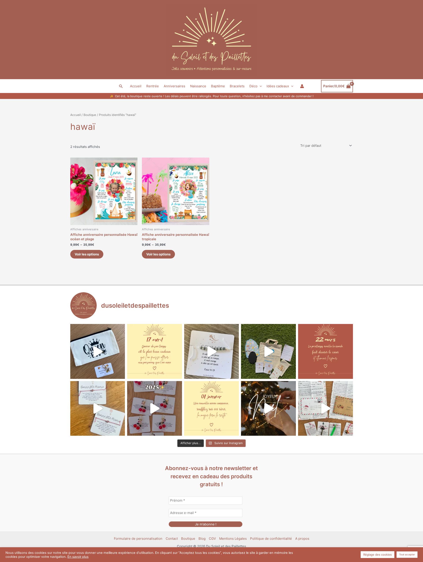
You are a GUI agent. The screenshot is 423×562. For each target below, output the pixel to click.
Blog (202, 538)
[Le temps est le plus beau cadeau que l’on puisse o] (154, 351)
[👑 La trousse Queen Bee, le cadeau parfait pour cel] (97, 351)
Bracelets (237, 86)
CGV (212, 538)
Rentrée (152, 86)
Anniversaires (174, 86)
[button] (121, 86)
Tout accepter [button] (407, 554)
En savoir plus (78, 557)
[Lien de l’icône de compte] (302, 86)
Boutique (89, 115)
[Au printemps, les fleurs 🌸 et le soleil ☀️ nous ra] (325, 351)
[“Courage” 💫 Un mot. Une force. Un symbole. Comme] (211, 351)
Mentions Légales (233, 538)
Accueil (135, 86)
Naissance (198, 86)
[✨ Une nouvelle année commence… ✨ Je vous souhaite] (211, 408)
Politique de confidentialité (271, 538)
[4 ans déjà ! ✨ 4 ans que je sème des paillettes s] (154, 408)
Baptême (218, 86)
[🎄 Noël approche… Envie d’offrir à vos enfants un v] (325, 408)
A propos (302, 538)
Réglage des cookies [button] (377, 554)
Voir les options (87, 254)
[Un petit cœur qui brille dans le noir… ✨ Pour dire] (97, 408)
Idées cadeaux (278, 86)
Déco (253, 86)
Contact (172, 538)
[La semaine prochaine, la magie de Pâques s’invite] (268, 351)
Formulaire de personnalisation (138, 538)
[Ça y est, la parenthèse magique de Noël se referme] (268, 408)
